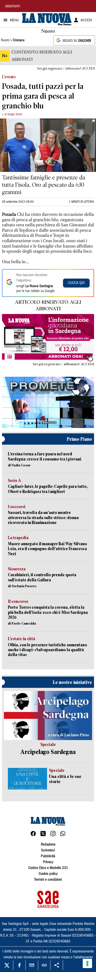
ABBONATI (12, 6)
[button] (48, 401)
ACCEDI (86, 20)
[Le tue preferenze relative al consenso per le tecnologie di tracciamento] (87, 963)
